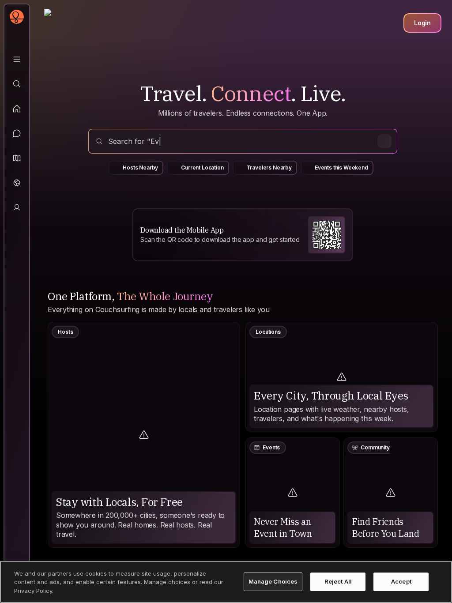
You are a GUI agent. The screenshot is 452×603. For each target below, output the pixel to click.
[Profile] (17, 207)
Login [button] (422, 22)
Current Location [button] (202, 167)
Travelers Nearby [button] (269, 167)
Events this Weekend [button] (341, 167)
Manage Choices (273, 581)
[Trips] (17, 183)
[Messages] (17, 133)
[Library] (17, 59)
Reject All (338, 581)
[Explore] (17, 84)
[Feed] (17, 109)
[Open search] (242, 141)
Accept (401, 581)
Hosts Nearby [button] (140, 167)
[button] (17, 158)
